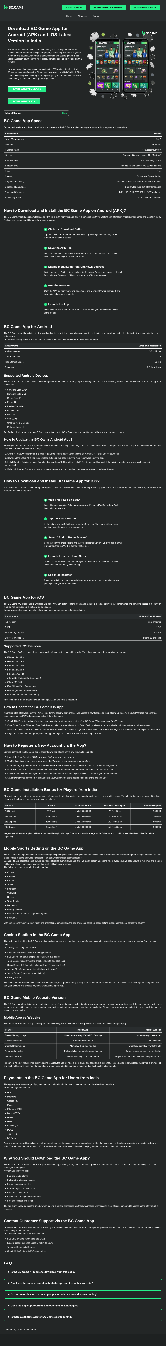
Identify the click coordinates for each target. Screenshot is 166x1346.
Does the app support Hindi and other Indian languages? (44, 1305)
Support (96, 16)
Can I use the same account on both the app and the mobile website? (52, 1283)
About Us (82, 16)
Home (69, 16)
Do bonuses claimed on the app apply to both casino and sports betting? (54, 1294)
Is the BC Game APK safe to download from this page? (43, 1272)
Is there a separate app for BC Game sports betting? (41, 1317)
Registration (74, 7)
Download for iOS (145, 7)
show (65, 113)
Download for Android (108, 7)
